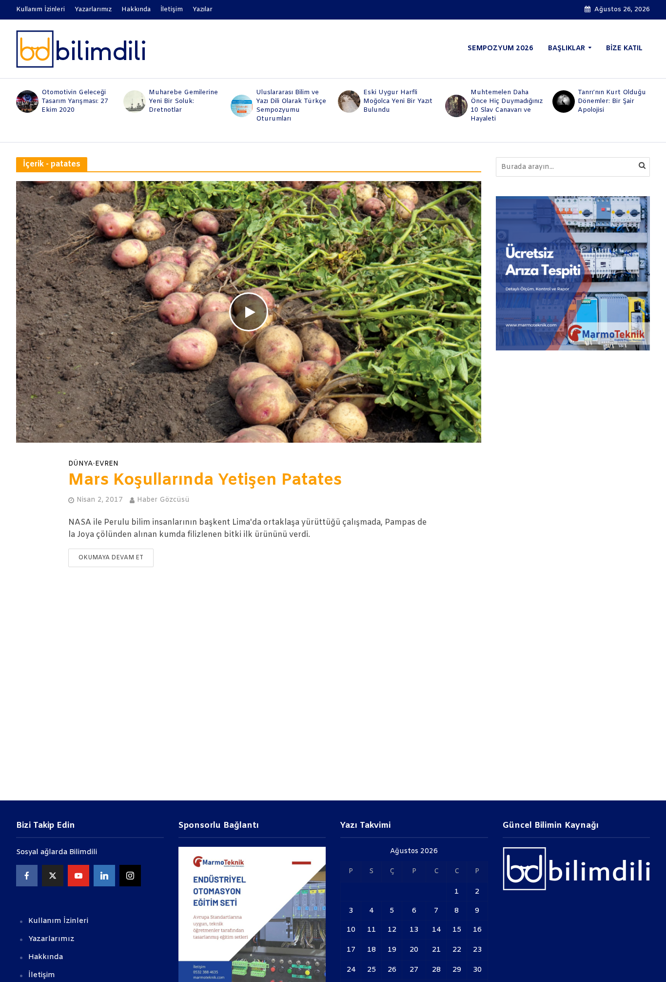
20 (414, 950)
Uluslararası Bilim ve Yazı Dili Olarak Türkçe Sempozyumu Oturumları (291, 105)
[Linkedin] (104, 875)
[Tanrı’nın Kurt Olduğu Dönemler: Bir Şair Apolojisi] (562, 101)
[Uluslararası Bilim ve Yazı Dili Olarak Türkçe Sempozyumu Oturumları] (241, 106)
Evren (106, 464)
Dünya (80, 464)
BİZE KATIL (624, 48)
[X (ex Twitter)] (52, 875)
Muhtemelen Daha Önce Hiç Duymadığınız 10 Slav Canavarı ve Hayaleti (506, 105)
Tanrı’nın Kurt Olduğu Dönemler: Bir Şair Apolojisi (612, 101)
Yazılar (203, 9)
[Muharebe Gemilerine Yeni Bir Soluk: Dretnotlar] (133, 101)
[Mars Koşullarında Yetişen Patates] (248, 312)
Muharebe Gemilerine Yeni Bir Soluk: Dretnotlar (183, 101)
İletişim (171, 9)
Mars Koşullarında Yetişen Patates (205, 481)
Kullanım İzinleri (40, 9)
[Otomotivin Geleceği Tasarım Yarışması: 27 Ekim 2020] (26, 101)
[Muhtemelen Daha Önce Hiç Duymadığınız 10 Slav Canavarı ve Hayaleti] (455, 106)
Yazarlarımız (93, 9)
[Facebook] (27, 875)
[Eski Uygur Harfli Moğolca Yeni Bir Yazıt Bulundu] (348, 101)
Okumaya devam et (110, 558)
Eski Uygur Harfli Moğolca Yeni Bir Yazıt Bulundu (397, 101)
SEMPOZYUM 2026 (500, 48)
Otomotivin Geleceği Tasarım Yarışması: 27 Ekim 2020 (74, 101)
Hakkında (136, 9)
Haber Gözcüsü (163, 500)
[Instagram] (130, 875)
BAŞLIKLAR (566, 48)
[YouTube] (78, 875)
